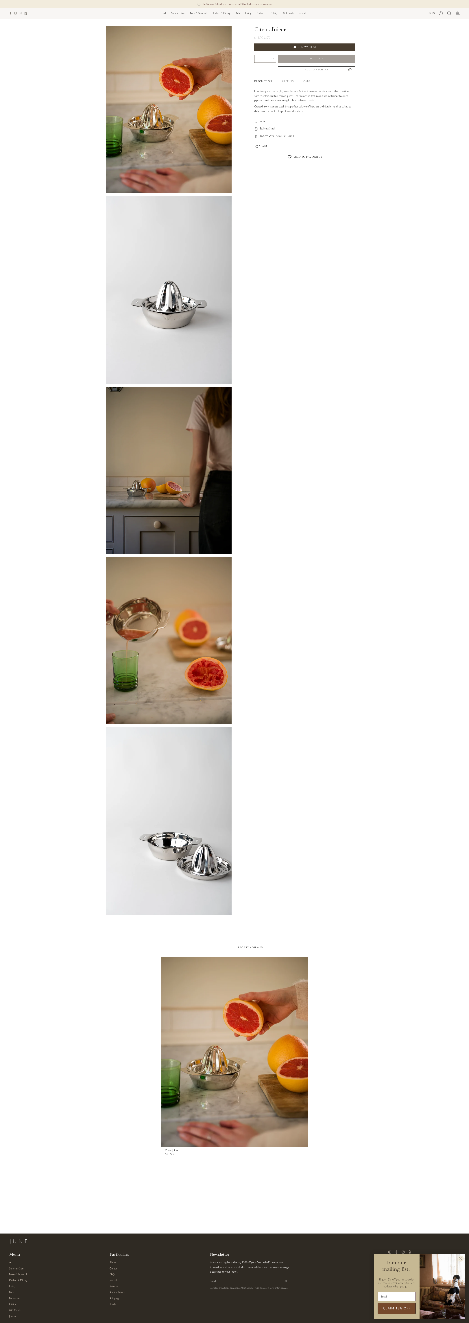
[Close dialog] (460, 1258)
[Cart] (457, 13)
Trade (113, 1304)
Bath (11, 1292)
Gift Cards (15, 1310)
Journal (12, 1316)
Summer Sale (16, 1268)
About (113, 1262)
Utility (12, 1304)
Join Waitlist (307, 47)
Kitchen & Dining (18, 1280)
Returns (114, 1286)
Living (12, 1286)
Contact (114, 1268)
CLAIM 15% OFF (396, 1308)
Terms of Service (276, 1288)
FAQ (112, 1274)
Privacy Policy (259, 1288)
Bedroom (14, 1298)
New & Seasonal (18, 1274)
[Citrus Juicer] (234, 1052)
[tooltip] (350, 70)
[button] (198, 13)
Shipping (114, 1298)
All (10, 1262)
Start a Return (117, 1292)
